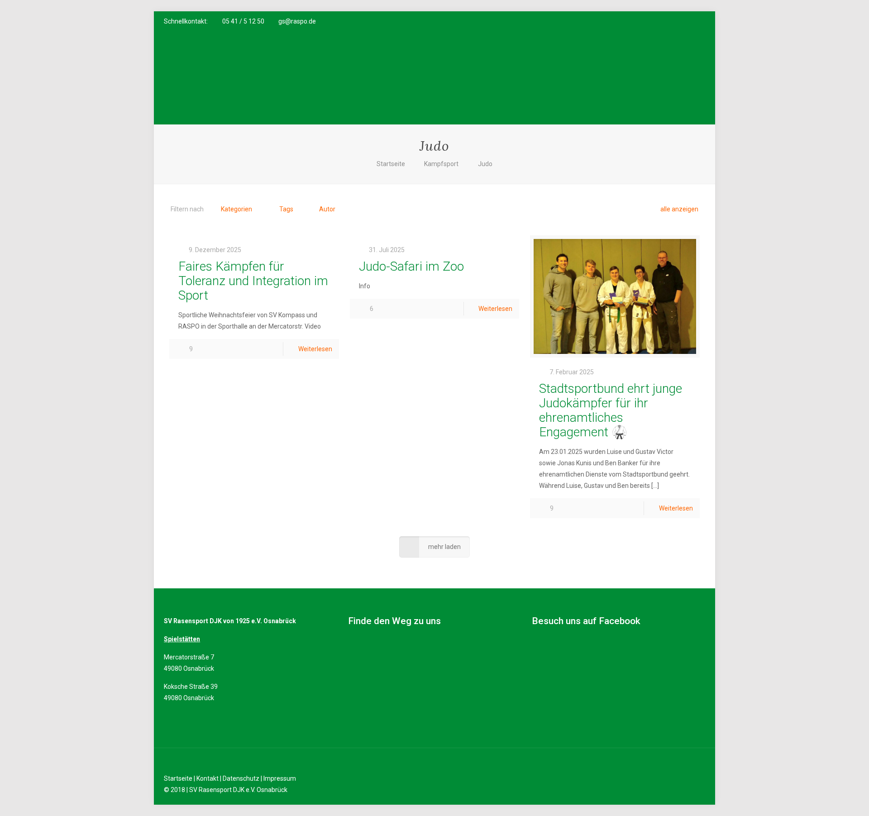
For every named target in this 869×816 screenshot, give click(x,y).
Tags (286, 209)
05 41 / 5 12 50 (243, 21)
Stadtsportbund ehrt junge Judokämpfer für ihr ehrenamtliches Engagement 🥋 (610, 410)
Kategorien (236, 209)
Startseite (391, 163)
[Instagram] (688, 21)
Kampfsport (441, 163)
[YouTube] (676, 21)
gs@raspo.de (297, 21)
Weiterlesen (315, 349)
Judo (485, 163)
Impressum (279, 778)
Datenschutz (241, 778)
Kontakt (207, 778)
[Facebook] (663, 21)
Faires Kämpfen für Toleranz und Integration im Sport (253, 281)
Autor (327, 209)
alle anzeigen (679, 209)
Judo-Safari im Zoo (411, 266)
